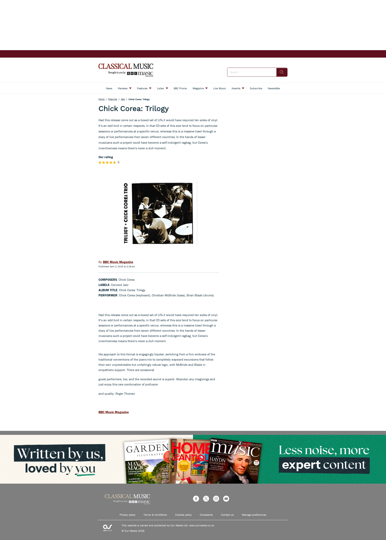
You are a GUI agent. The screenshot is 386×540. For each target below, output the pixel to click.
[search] (281, 72)
